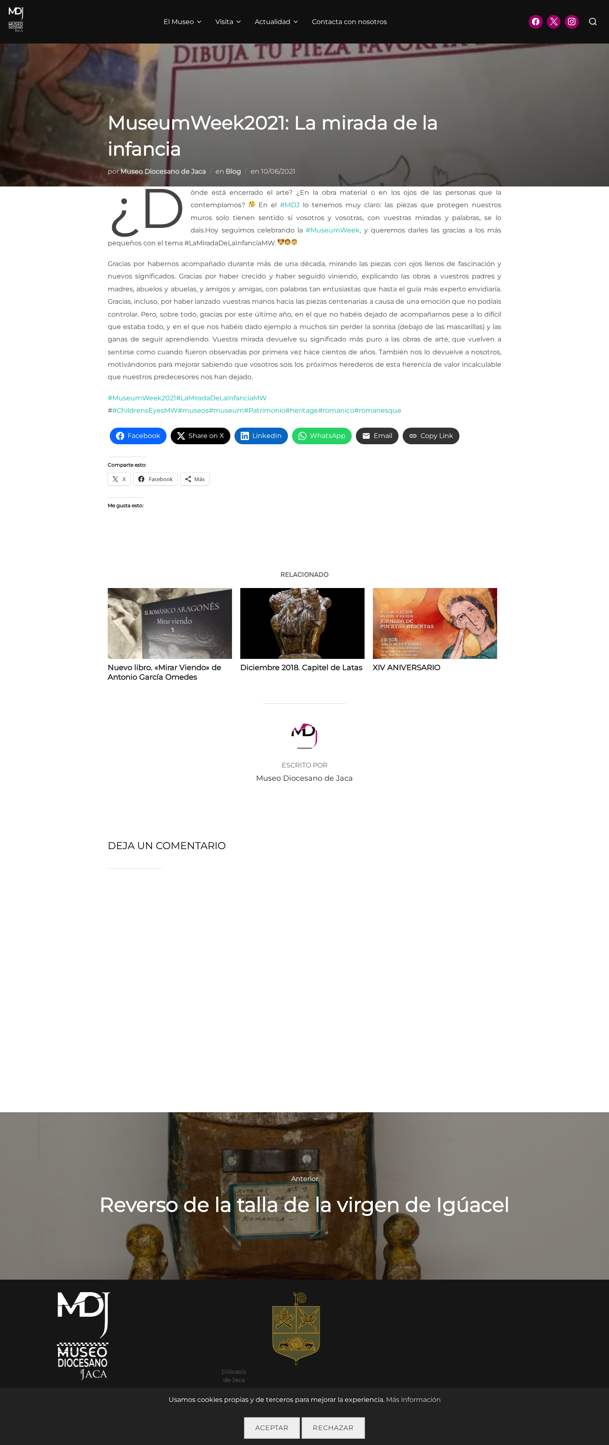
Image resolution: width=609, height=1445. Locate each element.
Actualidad (272, 22)
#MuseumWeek (333, 230)
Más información (413, 1400)
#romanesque (377, 410)
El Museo (179, 22)
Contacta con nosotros (349, 22)
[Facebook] (536, 22)
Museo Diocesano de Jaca (163, 171)
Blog (233, 171)
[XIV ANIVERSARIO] (435, 623)
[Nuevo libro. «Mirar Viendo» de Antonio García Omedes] (170, 623)
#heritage (301, 410)
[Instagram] (572, 22)
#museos (193, 410)
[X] (554, 22)
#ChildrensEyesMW (145, 410)
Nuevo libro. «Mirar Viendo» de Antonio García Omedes (164, 672)
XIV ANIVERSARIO (406, 667)
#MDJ (290, 205)
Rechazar (333, 1428)
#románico (336, 410)
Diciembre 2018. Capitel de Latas (301, 667)
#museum (226, 410)
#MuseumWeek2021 (142, 398)
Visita (224, 22)
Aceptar (272, 1428)
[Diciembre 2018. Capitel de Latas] (302, 623)
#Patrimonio (264, 410)
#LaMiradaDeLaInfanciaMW (221, 398)
